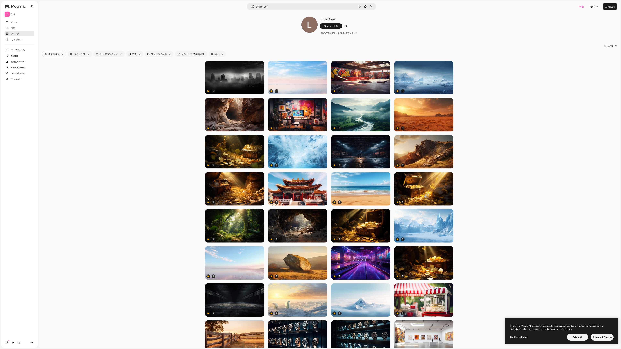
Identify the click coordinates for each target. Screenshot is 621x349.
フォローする (331, 26)
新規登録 (610, 6)
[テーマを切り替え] (18, 342)
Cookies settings (518, 336)
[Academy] (13, 342)
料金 (581, 6)
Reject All (577, 337)
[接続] (7, 342)
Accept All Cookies (602, 337)
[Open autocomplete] (251, 6)
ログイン (593, 6)
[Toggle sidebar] (31, 6)
